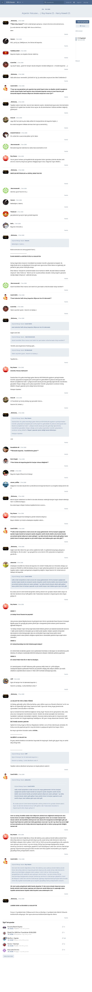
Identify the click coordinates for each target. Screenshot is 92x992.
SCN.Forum (10, 2)
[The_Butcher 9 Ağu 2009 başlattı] (4, 933)
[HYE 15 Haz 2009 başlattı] (4, 939)
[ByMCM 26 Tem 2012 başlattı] (4, 927)
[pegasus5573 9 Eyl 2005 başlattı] (4, 950)
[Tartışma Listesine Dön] (2, 2)
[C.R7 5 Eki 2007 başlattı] (4, 944)
